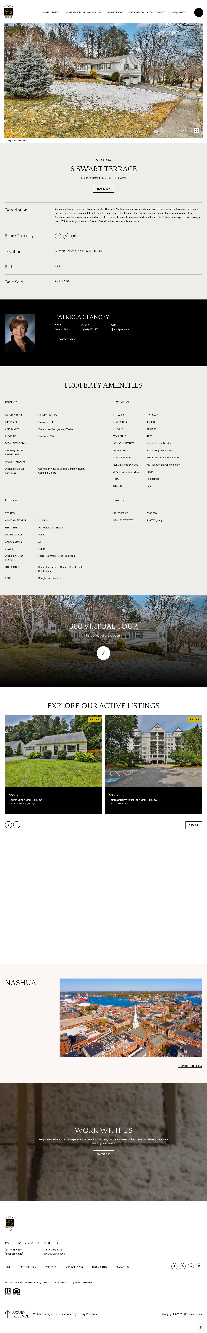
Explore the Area (190, 1066)
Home (46, 12)
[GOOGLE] (199, 1266)
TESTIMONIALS (99, 1267)
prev (14, 130)
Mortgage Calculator (140, 12)
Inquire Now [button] (103, 189)
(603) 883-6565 (179, 12)
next (22, 130)
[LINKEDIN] (191, 1266)
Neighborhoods (116, 12)
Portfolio (57, 12)
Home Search (73, 12)
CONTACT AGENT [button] (68, 339)
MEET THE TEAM (28, 1267)
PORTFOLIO (51, 1267)
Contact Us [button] (103, 1154)
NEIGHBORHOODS (74, 1267)
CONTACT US (122, 1267)
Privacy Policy (193, 1314)
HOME (8, 1267)
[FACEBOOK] (174, 1266)
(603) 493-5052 (91, 329)
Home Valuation (95, 12)
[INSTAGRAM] (183, 1266)
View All (193, 825)
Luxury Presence (87, 1314)
